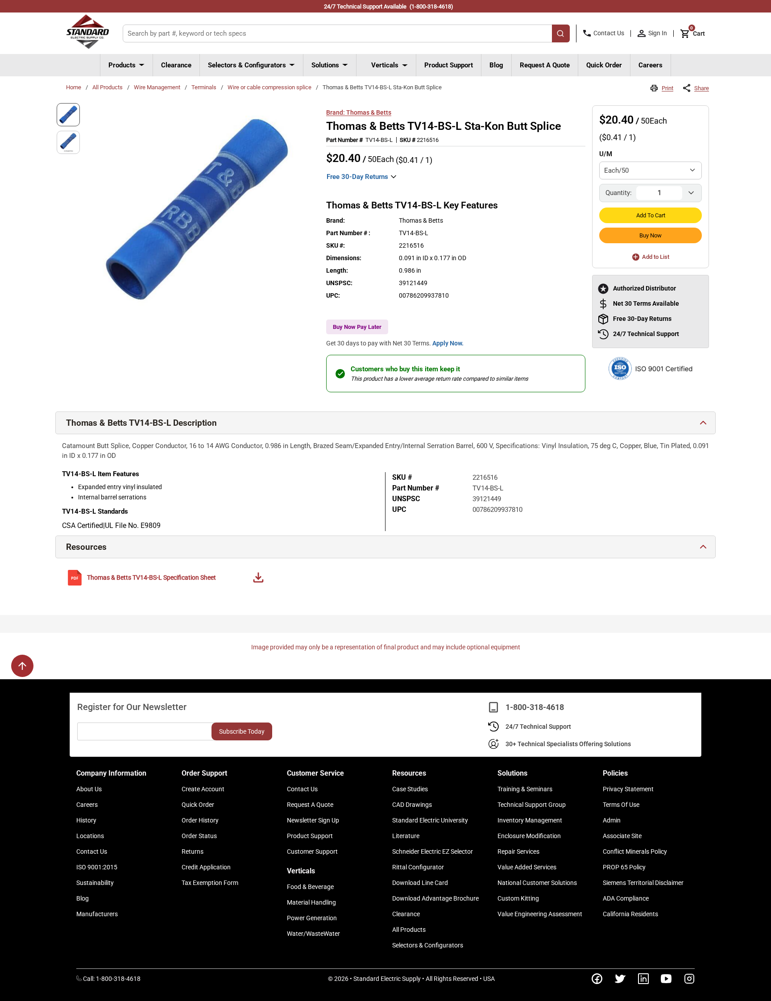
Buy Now (650, 235)
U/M (605, 154)
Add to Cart (650, 215)
